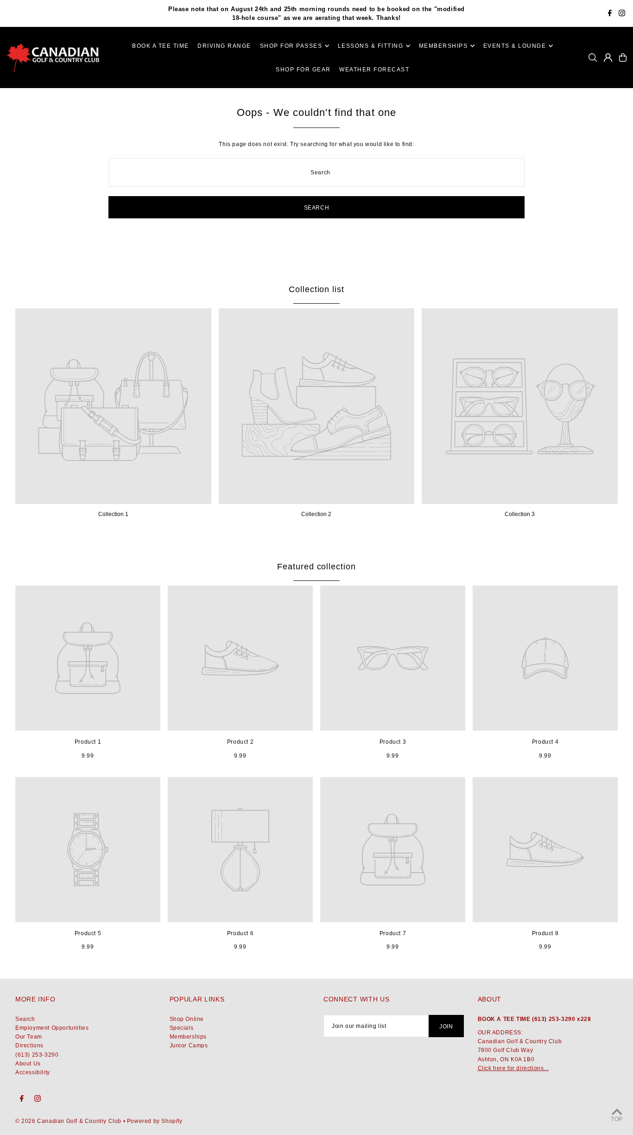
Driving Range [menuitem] (224, 46)
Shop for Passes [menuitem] (291, 46)
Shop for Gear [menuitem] (303, 69)
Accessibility (32, 1072)
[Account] (608, 57)
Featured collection (316, 566)
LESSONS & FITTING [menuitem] (371, 46)
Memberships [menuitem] (443, 46)
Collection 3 (520, 514)
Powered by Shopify (155, 1121)
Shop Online (187, 1019)
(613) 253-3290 (36, 1055)
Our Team (28, 1036)
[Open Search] (593, 57)
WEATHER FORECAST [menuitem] (374, 69)
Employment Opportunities (52, 1028)
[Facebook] (610, 14)
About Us (28, 1063)
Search (25, 1019)
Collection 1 (113, 514)
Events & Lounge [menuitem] (514, 46)
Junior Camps (189, 1045)
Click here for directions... (513, 1068)
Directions (29, 1045)
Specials (182, 1028)
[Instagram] (622, 14)
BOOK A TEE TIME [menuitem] (160, 46)
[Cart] (623, 57)
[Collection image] (113, 406)
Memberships (188, 1036)
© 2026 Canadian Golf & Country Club (68, 1121)
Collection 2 (316, 514)
